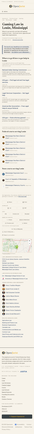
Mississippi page (22, 196)
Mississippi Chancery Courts (15, 185)
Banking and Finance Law (9, 322)
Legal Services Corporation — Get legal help (15, 94)
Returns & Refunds (7, 427)
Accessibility (19, 424)
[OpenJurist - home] (17, 6)
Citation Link (16, 213)
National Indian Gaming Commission (14, 70)
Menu (6, 11)
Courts (4, 387)
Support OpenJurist (17, 416)
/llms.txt (4, 409)
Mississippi (9, 20)
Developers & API (7, 406)
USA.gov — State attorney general (14, 118)
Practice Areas (13, 18)
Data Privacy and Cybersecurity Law (12, 334)
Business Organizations (9, 325)
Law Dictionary (6, 383)
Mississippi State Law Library (10, 269)
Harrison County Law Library (10, 265)
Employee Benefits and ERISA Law (12, 336)
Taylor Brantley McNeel (13, 307)
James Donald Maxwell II (13, 314)
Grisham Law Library (8, 263)
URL (6, 213)
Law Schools (5, 390)
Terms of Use (28, 427)
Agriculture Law (7, 320)
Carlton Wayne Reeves (12, 296)
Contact (29, 424)
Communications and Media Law (11, 329)
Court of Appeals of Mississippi (16, 179)
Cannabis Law (6, 327)
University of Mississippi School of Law (16, 278)
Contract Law (6, 332)
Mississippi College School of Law (15, 276)
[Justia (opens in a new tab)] (23, 371)
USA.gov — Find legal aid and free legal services (15, 81)
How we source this (18, 39)
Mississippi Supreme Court (14, 173)
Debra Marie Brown (11, 299)
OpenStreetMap (6, 253)
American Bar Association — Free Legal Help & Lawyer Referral (15, 107)
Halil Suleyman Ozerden (13, 292)
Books (4, 397)
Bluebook (27, 213)
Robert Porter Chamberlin (13, 310)
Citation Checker (7, 399)
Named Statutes (7, 392)
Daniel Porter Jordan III (12, 289)
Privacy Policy (6, 429)
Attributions (18, 427)
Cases (3, 378)
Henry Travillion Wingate (13, 285)
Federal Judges (6, 385)
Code (3, 380)
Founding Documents (8, 394)
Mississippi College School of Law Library (14, 267)
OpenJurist (5, 18)
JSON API (4, 411)
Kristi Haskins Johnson (12, 303)
